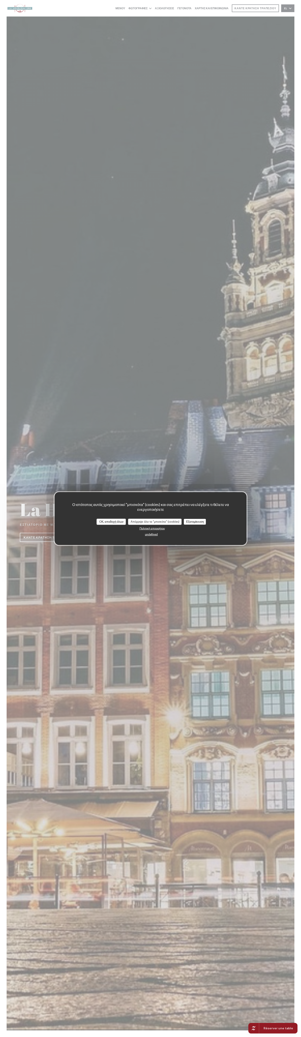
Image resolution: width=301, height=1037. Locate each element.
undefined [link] (151, 534)
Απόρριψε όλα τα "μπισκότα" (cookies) (155, 521)
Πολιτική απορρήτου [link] (152, 528)
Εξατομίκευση (195, 521)
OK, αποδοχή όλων (111, 521)
